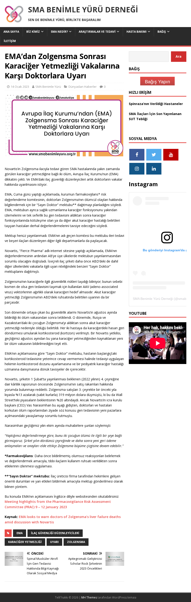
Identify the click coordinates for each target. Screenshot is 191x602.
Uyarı (54, 542)
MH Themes (89, 597)
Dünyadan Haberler (82, 86)
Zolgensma (76, 542)
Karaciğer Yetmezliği (25, 542)
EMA (20, 533)
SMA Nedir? (59, 32)
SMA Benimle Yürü (48, 86)
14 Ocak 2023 (20, 86)
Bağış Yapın (157, 81)
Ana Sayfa (11, 32)
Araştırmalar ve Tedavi (97, 32)
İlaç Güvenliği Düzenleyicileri (55, 533)
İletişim (10, 41)
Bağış (161, 32)
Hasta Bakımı (136, 32)
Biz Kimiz (33, 32)
